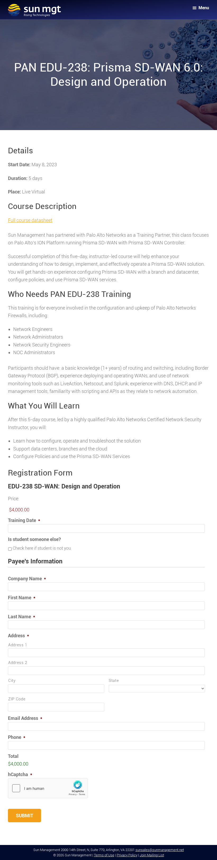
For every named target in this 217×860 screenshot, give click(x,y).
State (114, 680)
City (12, 680)
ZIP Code (16, 699)
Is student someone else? (34, 539)
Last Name (21, 616)
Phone (16, 737)
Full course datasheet (30, 220)
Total (13, 756)
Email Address (25, 718)
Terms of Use (104, 855)
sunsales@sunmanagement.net (159, 850)
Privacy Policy (127, 855)
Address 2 (17, 662)
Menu (203, 7)
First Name (21, 597)
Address (18, 635)
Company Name (27, 578)
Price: (13, 498)
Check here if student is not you (42, 548)
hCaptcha (20, 774)
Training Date (24, 520)
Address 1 (17, 645)
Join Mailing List (152, 855)
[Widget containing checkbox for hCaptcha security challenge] (48, 788)
